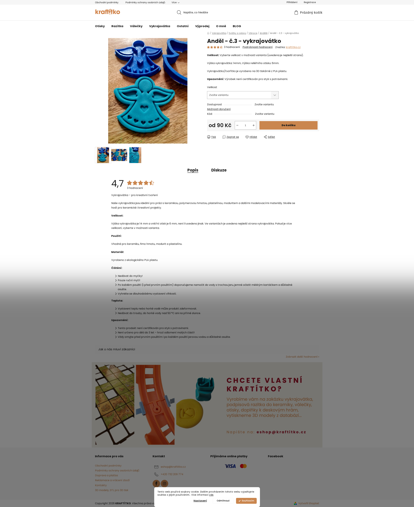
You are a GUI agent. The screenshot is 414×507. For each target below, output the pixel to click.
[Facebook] (156, 483)
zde (211, 494)
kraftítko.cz (293, 47)
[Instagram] (164, 483)
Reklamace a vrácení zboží (112, 480)
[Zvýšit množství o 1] (253, 125)
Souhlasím (248, 500)
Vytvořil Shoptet (308, 503)
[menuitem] (100, 26)
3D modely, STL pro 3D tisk (111, 490)
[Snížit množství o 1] (237, 125)
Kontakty (101, 485)
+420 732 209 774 (172, 474)
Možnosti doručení (219, 109)
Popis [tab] (192, 170)
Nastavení (200, 500)
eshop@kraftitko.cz (173, 467)
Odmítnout (223, 500)
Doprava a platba (106, 475)
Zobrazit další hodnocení (302, 357)
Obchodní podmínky (106, 2)
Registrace (310, 2)
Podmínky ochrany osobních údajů (145, 2)
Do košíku (288, 125)
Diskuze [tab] (219, 170)
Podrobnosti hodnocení (258, 47)
